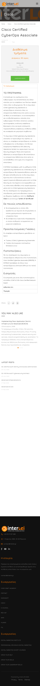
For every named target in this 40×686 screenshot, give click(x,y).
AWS (2, 617)
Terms (20, 680)
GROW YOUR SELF (7, 655)
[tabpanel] (20, 186)
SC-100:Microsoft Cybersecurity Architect (15, 373)
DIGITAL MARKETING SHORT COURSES (13, 650)
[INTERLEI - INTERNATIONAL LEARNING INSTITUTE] (10, 4)
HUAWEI (3, 622)
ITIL (2, 627)
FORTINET (4, 593)
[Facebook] (8, 303)
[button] (18, 347)
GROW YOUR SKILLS (7, 660)
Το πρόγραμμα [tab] (8, 86)
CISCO (3, 603)
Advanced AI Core (7, 386)
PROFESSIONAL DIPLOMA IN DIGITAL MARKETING (16, 645)
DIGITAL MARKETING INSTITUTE (11, 640)
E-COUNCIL (4, 608)
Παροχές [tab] (6, 291)
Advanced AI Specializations (11, 380)
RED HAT (4, 613)
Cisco (3, 42)
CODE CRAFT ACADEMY (8, 588)
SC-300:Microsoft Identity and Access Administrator (19, 367)
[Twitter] (13, 303)
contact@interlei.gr (7, 575)
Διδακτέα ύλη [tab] (8, 287)
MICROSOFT (5, 598)
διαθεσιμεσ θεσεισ (20, 78)
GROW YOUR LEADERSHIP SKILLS (11, 664)
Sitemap (27, 680)
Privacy (14, 680)
